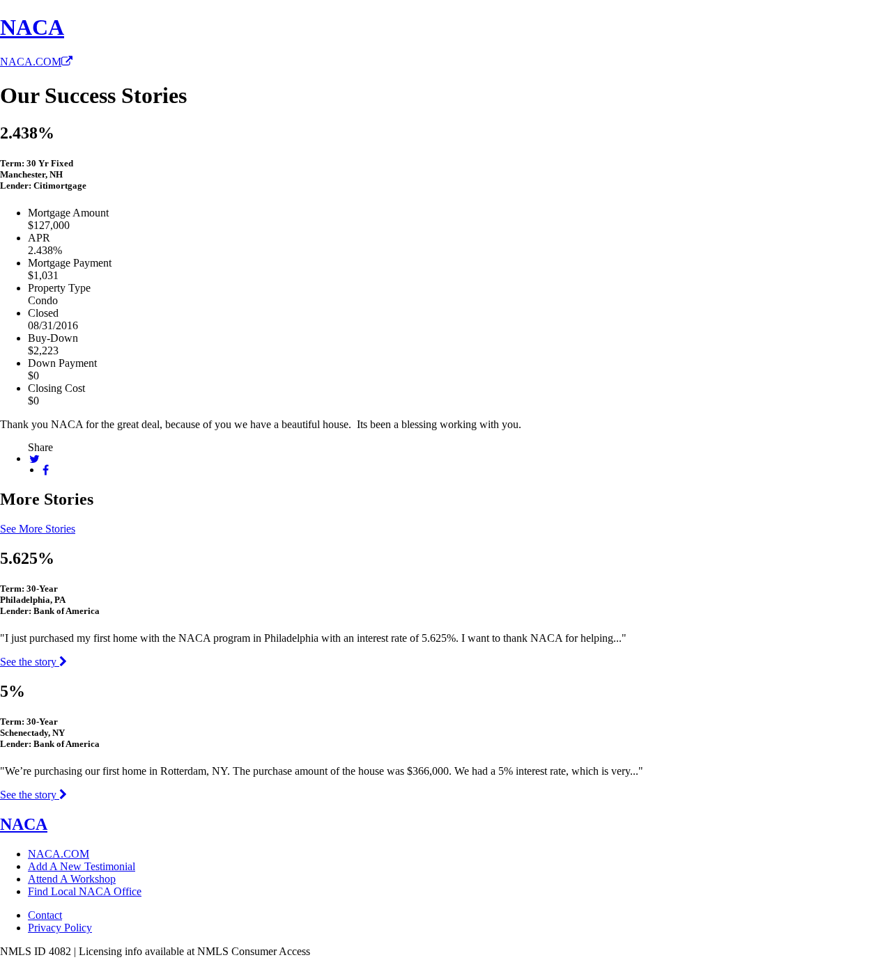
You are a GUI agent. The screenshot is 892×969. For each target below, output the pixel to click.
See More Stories (37, 529)
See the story (29, 662)
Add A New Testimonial (81, 866)
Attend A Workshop (72, 879)
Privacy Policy (60, 927)
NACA (32, 27)
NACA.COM (30, 62)
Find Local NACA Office (84, 891)
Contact (45, 915)
